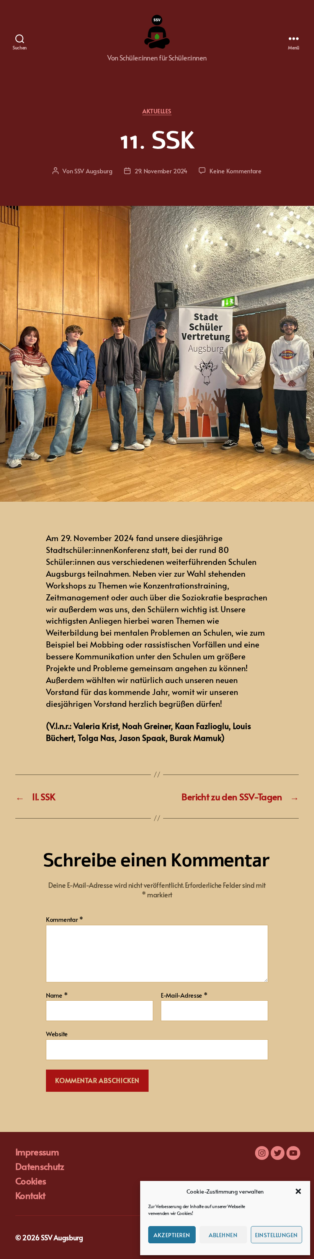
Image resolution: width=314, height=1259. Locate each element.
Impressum (37, 1151)
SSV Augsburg (93, 170)
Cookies (30, 1180)
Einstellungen (276, 1235)
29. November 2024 (160, 170)
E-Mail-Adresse (184, 995)
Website (57, 1033)
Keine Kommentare (235, 170)
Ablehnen (223, 1235)
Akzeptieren (172, 1235)
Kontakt (30, 1195)
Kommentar (64, 919)
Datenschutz (39, 1166)
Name (56, 995)
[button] (298, 1191)
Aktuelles (157, 111)
